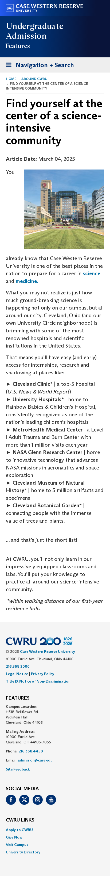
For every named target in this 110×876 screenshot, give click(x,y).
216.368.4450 (31, 751)
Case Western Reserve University (47, 651)
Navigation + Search (38, 67)
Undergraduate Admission (35, 31)
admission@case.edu (35, 760)
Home (11, 79)
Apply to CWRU (19, 829)
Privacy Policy (42, 673)
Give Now (14, 837)
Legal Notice (17, 673)
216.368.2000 (18, 666)
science (91, 273)
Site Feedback (18, 769)
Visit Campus (17, 844)
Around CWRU (34, 79)
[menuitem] (55, 829)
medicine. (27, 281)
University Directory (23, 852)
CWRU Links (20, 820)
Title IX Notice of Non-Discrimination (38, 681)
